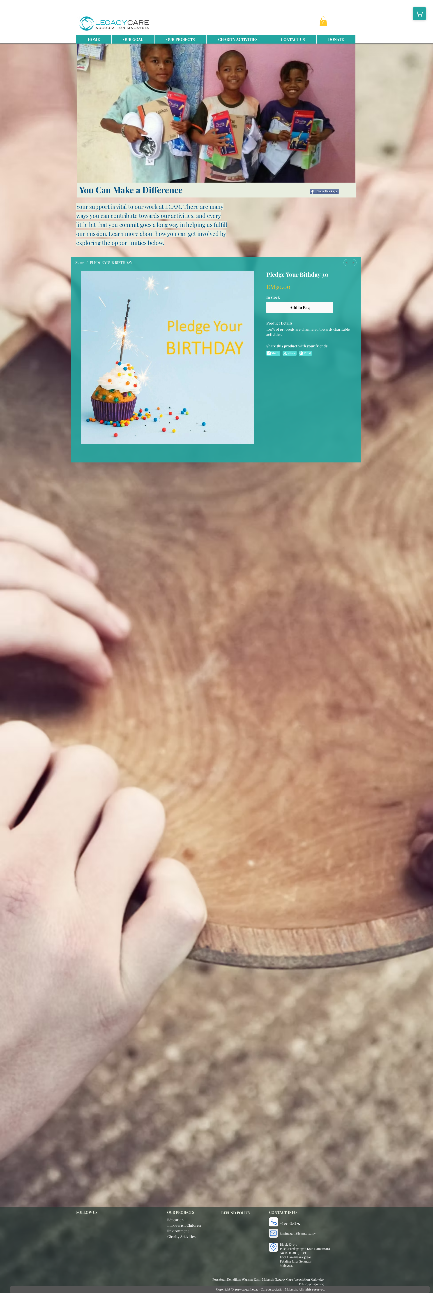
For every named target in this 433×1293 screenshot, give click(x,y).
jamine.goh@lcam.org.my (298, 1233)
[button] (323, 21)
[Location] (273, 1247)
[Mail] (273, 1233)
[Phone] (273, 1221)
